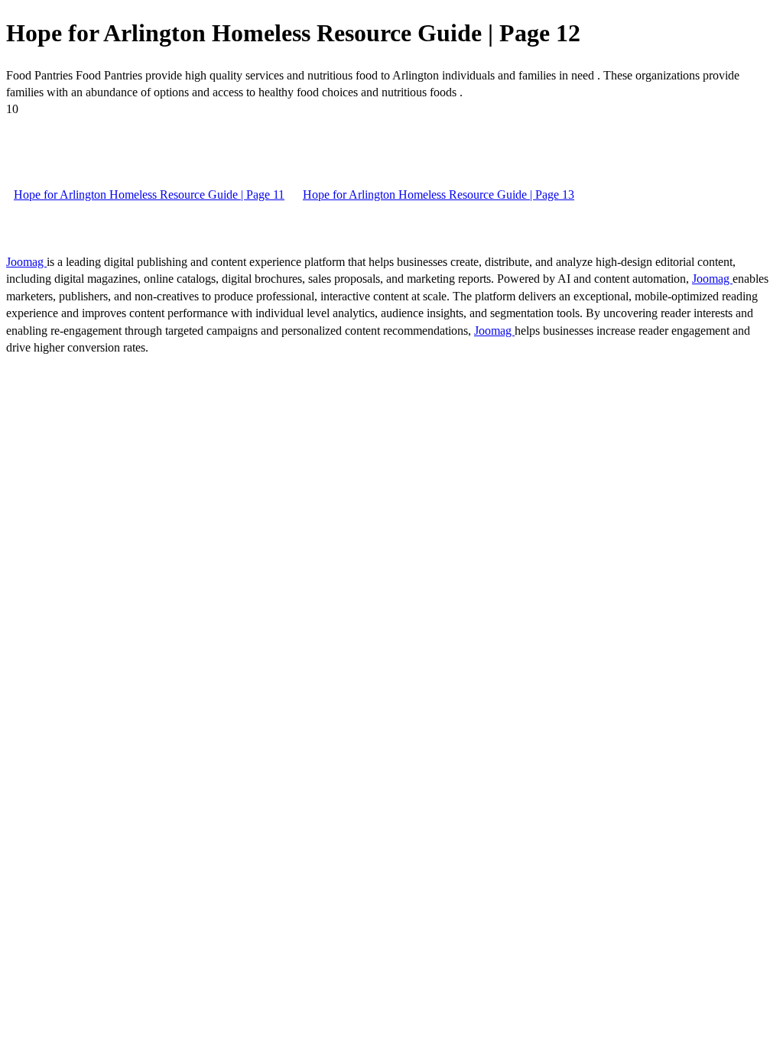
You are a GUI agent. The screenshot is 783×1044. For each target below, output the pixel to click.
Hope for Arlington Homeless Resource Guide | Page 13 (438, 194)
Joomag (26, 261)
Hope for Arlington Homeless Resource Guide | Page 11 (149, 194)
